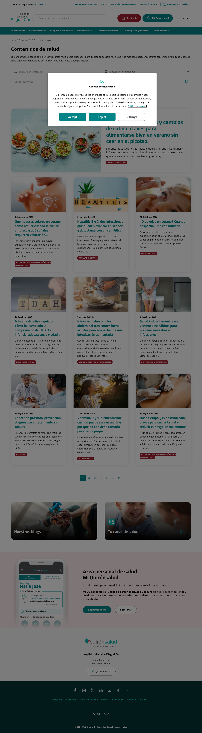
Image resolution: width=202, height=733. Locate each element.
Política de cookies (137, 106)
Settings (131, 117)
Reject (102, 117)
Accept (72, 117)
